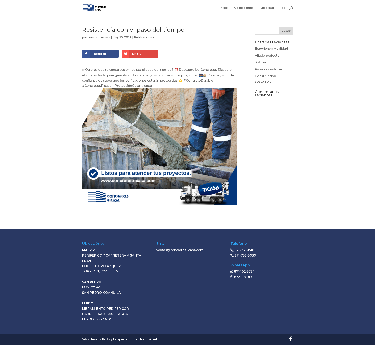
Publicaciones (243, 8)
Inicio (224, 8)
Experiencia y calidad (271, 48)
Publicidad (266, 8)
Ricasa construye (268, 69)
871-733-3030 (245, 255)
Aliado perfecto (267, 55)
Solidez (260, 62)
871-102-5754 (243, 271)
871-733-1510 (244, 250)
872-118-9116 (243, 277)
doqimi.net (148, 339)
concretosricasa (99, 37)
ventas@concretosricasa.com (180, 250)
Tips (282, 8)
